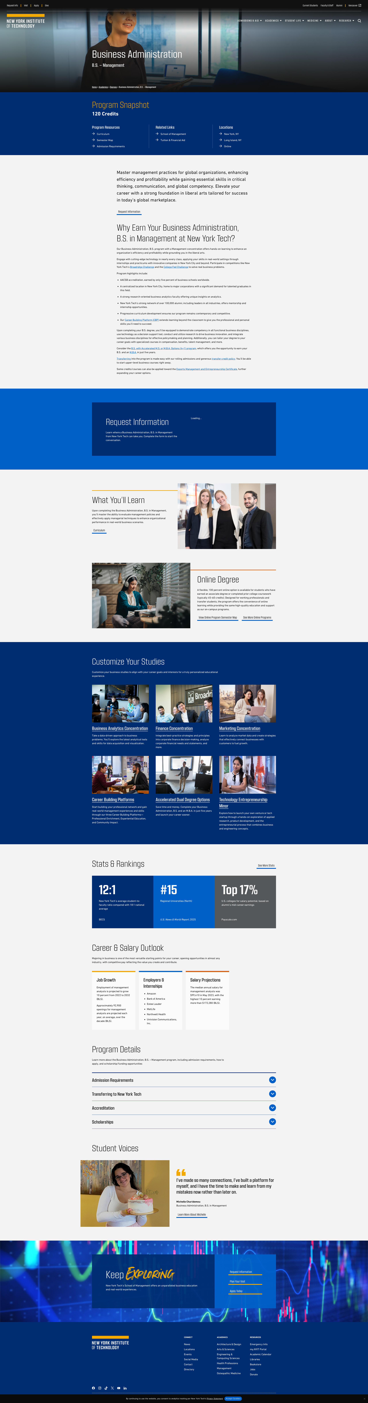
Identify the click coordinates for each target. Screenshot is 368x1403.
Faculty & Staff (327, 5)
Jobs (252, 1369)
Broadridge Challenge (142, 266)
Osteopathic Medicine (229, 1373)
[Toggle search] (359, 21)
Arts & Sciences (225, 1349)
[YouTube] (118, 1388)
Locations (189, 1349)
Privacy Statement (215, 1398)
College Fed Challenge (176, 266)
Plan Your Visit (237, 1281)
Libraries (255, 1359)
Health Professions (227, 1363)
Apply (36, 5)
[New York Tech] (26, 21)
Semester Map (105, 140)
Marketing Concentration (239, 728)
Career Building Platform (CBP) (142, 319)
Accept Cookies (233, 1398)
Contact (188, 1364)
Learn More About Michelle (192, 1214)
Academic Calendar (260, 1354)
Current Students (310, 5)
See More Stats (266, 865)
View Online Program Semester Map (218, 617)
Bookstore (255, 1364)
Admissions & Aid (248, 20)
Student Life (293, 20)
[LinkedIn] (125, 1388)
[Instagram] (99, 1388)
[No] (364, 1398)
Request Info (12, 5)
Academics (272, 20)
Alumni (339, 5)
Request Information (129, 211)
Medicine (313, 20)
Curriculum (103, 133)
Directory (189, 1369)
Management (224, 1368)
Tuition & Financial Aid (173, 140)
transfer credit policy (223, 358)
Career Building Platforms (113, 799)
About (329, 20)
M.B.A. (133, 352)
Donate (254, 1374)
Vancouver (353, 5)
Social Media (191, 1359)
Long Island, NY (232, 140)
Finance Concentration (174, 728)
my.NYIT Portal (258, 1349)
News (187, 1344)
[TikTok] (106, 1388)
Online (227, 146)
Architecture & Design (229, 1344)
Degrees (113, 87)
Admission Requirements (111, 146)
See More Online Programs (257, 617)
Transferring (124, 358)
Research (345, 20)
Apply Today (236, 1291)
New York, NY (231, 133)
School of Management (173, 133)
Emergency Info (259, 1344)
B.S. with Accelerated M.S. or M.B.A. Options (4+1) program (163, 348)
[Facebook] (93, 1388)
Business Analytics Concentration (120, 728)
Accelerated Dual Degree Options (183, 799)
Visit (26, 5)
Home (94, 87)
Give (47, 5)
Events (188, 1354)
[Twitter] (112, 1388)
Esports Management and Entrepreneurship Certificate (206, 368)
